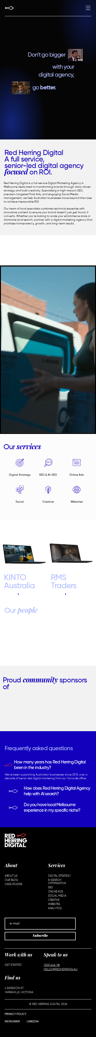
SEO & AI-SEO (48, 475)
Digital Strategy (20, 475)
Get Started (13, 965)
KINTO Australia (19, 582)
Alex (49, 640)
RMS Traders (64, 582)
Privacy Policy (15, 1014)
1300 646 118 (52, 965)
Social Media (57, 896)
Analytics (55, 908)
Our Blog (11, 880)
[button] (88, 9)
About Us (11, 876)
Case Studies (13, 884)
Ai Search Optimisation (57, 882)
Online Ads (76, 475)
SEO (50, 887)
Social (20, 502)
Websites (77, 502)
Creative (48, 502)
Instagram (12, 1021)
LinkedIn (32, 1021)
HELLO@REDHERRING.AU (60, 969)
